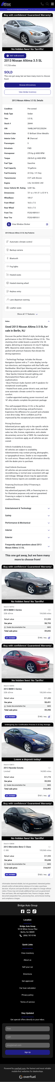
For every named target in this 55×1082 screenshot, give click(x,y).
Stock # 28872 (9, 765)
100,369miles (45, 692)
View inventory (27, 953)
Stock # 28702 (9, 607)
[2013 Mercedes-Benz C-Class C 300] (27, 821)
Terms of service (27, 1002)
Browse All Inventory (27, 85)
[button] (42, 4)
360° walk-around (17, 56)
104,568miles (45, 613)
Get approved (27, 981)
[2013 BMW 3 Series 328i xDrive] (27, 663)
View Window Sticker (21, 224)
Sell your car (27, 967)
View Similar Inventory (27, 92)
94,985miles (46, 771)
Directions (27, 974)
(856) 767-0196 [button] (29, 935)
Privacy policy (27, 995)
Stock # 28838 (9, 844)
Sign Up (28, 1052)
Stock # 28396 (9, 686)
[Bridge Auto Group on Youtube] (27, 911)
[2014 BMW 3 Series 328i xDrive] (27, 584)
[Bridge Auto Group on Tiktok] (33, 911)
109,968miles (45, 850)
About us (27, 960)
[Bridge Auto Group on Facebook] (22, 911)
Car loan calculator (27, 988)
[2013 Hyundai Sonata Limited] (27, 742)
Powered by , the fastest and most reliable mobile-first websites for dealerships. (27, 1070)
